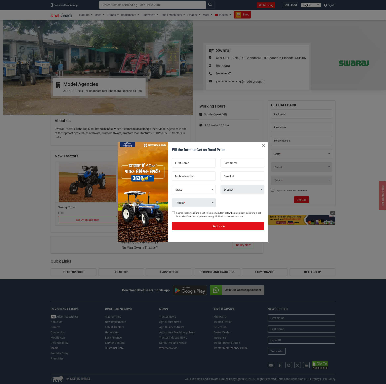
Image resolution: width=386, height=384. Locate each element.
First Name (182, 163)
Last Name (230, 163)
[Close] (263, 145)
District (228, 189)
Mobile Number (184, 176)
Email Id (229, 176)
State (178, 189)
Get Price (218, 226)
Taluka (179, 202)
